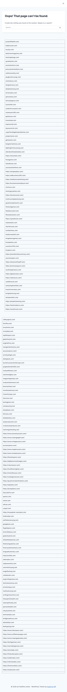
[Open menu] (63, 3)
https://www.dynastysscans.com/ (14, 433)
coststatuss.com (11, 81)
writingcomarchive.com (11, 595)
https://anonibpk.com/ (10, 650)
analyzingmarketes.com (14, 285)
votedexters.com (9, 575)
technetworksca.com (10, 583)
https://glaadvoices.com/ (14, 274)
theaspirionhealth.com (10, 599)
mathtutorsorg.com (9, 591)
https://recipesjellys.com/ (14, 171)
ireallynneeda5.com (12, 234)
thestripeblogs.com (12, 57)
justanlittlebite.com (12, 41)
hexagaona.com (11, 160)
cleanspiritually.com (10, 603)
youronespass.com (12, 258)
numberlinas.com (12, 230)
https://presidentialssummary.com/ (18, 254)
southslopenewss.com (13, 270)
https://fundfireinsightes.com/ (13, 469)
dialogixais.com (8, 359)
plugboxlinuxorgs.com (13, 77)
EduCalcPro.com (8, 492)
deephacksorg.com (12, 89)
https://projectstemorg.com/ (15, 301)
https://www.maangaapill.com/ (13, 437)
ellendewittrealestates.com (15, 152)
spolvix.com (7, 496)
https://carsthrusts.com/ (14, 309)
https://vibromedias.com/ (12, 662)
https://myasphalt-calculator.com (14, 512)
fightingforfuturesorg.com (14, 148)
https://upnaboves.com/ (14, 219)
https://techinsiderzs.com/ (15, 305)
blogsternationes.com (13, 144)
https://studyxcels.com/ (11, 670)
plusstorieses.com (9, 386)
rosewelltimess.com (10, 371)
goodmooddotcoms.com (14, 203)
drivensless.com (11, 93)
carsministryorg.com (10, 567)
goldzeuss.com (11, 116)
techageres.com (8, 402)
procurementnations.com (14, 69)
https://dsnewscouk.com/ (14, 195)
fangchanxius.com (12, 85)
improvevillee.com (9, 555)
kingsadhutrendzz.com (11, 552)
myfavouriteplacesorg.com (15, 199)
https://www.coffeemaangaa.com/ (15, 634)
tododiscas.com (11, 163)
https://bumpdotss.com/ (11, 489)
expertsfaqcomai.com (10, 579)
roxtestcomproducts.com (11, 426)
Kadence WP (51, 687)
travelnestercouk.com (10, 390)
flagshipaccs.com (9, 528)
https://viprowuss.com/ (14, 278)
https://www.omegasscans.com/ (14, 441)
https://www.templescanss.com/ (14, 453)
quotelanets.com (11, 61)
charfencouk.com (12, 226)
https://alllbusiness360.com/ (16, 175)
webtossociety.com (12, 73)
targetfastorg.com (9, 571)
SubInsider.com (8, 516)
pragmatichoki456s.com (11, 367)
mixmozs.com (10, 187)
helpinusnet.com (11, 45)
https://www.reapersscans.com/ (14, 449)
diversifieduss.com (9, 532)
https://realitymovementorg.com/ (17, 179)
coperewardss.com (9, 563)
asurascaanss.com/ (10, 351)
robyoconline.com (9, 611)
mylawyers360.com (12, 112)
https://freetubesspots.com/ (13, 654)
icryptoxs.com (10, 250)
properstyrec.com (12, 136)
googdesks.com (8, 524)
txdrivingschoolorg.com (11, 430)
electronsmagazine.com (14, 53)
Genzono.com (8, 398)
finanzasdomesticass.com (12, 548)
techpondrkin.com (12, 297)
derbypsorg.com (8, 626)
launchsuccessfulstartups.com (13, 363)
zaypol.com (7, 508)
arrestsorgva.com (9, 587)
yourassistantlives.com (14, 167)
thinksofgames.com (12, 207)
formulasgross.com (12, 101)
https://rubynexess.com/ (11, 465)
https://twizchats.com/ (13, 156)
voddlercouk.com (12, 282)
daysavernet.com (12, 128)
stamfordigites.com (9, 375)
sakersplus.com (8, 559)
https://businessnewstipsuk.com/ (17, 183)
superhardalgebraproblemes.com (17, 132)
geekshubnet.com (9, 339)
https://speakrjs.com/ (10, 485)
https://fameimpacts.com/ (12, 457)
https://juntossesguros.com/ (15, 266)
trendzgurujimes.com (13, 191)
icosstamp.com (11, 120)
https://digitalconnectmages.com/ (15, 461)
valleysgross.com (9, 319)
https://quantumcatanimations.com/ (15, 481)
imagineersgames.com (13, 238)
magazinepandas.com (10, 378)
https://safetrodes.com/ (11, 658)
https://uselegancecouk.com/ (13, 477)
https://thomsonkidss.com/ (12, 666)
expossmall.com (11, 124)
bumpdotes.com (11, 242)
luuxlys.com (10, 49)
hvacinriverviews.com (13, 289)
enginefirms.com (9, 343)
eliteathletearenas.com (11, 540)
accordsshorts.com (12, 65)
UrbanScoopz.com (9, 394)
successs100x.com (12, 246)
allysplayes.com (8, 410)
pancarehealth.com (9, 607)
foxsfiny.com (7, 323)
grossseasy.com (11, 97)
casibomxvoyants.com (13, 108)
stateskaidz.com (11, 222)
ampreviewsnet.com (10, 422)
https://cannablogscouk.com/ (13, 646)
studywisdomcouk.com (11, 382)
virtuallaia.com (8, 331)
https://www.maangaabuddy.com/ (15, 638)
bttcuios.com (7, 414)
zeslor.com (6, 500)
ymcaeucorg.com (9, 406)
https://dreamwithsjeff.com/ (15, 262)
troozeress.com (8, 327)
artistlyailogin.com (9, 355)
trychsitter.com (11, 104)
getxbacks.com (11, 140)
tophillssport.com (9, 335)
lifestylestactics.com (13, 215)
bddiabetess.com (9, 418)
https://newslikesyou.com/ (12, 473)
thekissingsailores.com (11, 544)
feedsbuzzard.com (12, 211)
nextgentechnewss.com (11, 347)
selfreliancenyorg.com (10, 520)
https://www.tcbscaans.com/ (13, 630)
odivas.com (7, 504)
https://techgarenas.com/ (12, 642)
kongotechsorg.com (12, 293)
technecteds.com (9, 614)
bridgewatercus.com (10, 618)
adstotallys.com (8, 622)
